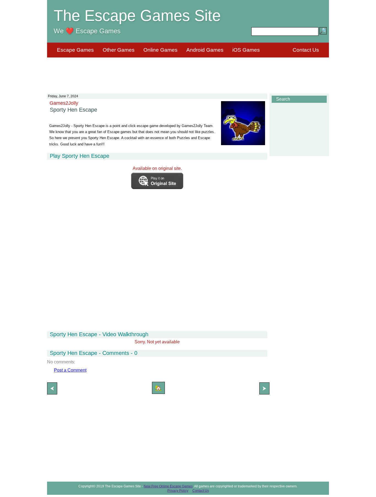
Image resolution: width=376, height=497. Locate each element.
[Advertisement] (188, 72)
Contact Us (306, 50)
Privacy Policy (177, 491)
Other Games (119, 50)
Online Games (160, 50)
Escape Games (75, 50)
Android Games (205, 50)
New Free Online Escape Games (168, 486)
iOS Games (246, 50)
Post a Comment (70, 370)
